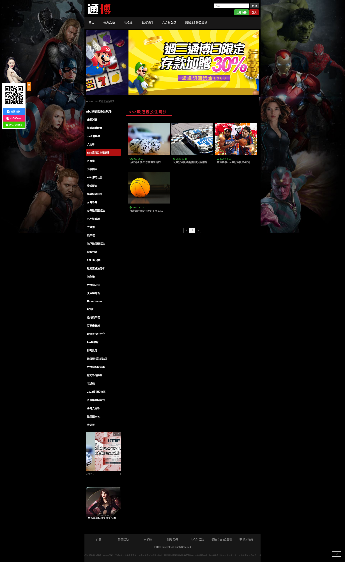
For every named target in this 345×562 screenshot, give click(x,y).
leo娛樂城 (92, 342)
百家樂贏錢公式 (96, 400)
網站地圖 (248, 539)
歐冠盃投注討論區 (97, 358)
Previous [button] (115, 434)
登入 (254, 12)
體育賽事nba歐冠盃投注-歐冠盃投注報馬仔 (241, 162)
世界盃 (91, 424)
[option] (172, 62)
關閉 (29, 87)
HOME (89, 101)
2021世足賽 (93, 260)
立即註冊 (241, 12)
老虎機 (128, 22)
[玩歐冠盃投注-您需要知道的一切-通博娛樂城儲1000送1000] (149, 139)
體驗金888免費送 (196, 22)
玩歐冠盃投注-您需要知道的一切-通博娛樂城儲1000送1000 (163, 162)
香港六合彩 (93, 408)
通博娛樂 (15, 111)
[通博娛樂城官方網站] (99, 8)
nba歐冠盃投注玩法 (98, 152)
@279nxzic (15, 124)
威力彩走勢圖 (94, 375)
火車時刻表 (93, 293)
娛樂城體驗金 (94, 127)
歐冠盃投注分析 (96, 268)
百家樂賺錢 (93, 325)
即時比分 (92, 350)
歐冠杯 (91, 309)
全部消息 (92, 119)
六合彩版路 (169, 22)
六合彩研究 (93, 285)
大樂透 (91, 227)
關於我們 (147, 22)
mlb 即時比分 (94, 177)
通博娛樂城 (93, 317)
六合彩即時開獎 (96, 366)
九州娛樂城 (93, 218)
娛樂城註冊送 (94, 194)
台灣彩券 (92, 202)
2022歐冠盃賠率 (96, 391)
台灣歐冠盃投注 (96, 210)
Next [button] (119, 434)
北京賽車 (92, 169)
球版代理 (92, 251)
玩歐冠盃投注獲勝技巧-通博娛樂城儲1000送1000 (200, 162)
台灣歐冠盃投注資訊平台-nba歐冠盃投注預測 (155, 210)
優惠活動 (109, 22)
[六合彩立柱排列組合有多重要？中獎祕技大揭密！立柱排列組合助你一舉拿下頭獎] (103, 451)
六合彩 (91, 144)
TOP (336, 553)
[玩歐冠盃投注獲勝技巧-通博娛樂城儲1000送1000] (192, 139)
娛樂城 (91, 235)
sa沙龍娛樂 (93, 136)
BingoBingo (94, 301)
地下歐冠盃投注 (96, 243)
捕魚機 (91, 276)
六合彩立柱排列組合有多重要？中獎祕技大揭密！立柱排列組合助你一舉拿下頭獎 (98, 475)
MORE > (116, 474)
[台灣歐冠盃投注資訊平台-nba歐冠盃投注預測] (172, 62)
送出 (254, 5)
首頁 (91, 22)
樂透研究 (92, 185)
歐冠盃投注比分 (96, 333)
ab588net (15, 118)
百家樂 (91, 160)
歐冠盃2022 (93, 416)
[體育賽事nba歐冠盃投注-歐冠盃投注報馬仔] (236, 139)
